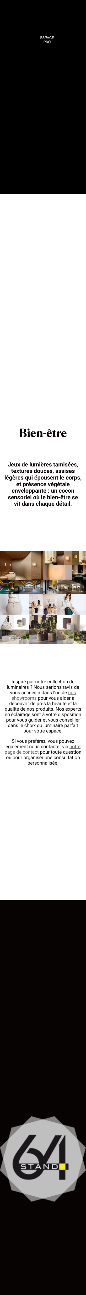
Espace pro (47, 39)
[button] (21, 565)
